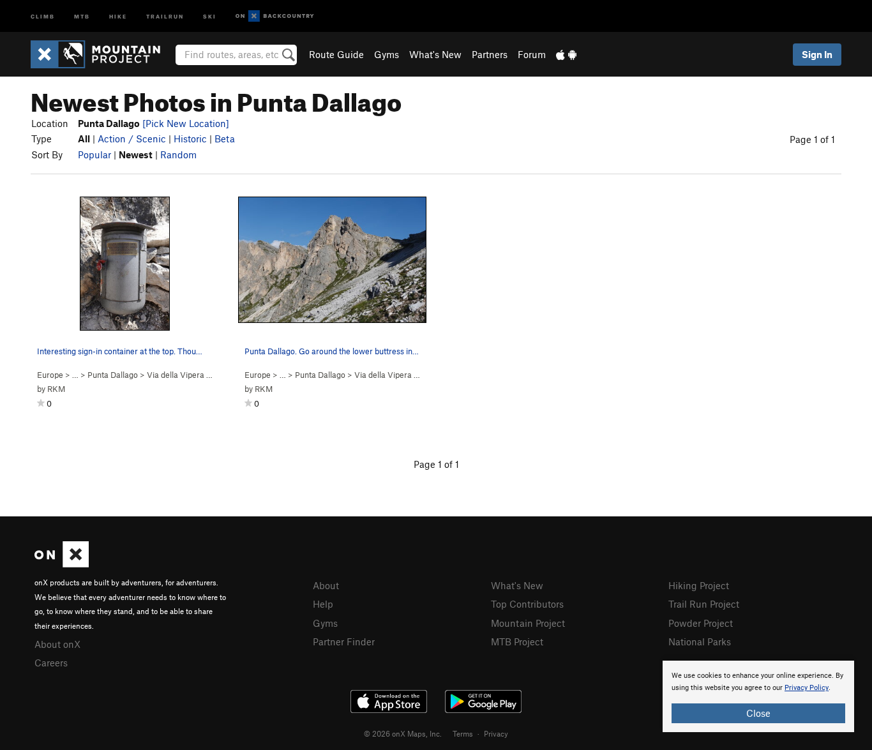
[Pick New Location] (185, 123)
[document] (758, 696)
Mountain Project (528, 623)
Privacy (496, 733)
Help (323, 604)
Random (178, 154)
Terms (463, 733)
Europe (50, 375)
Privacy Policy (807, 688)
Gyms (386, 54)
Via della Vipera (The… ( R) (201, 375)
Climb (43, 15)
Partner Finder (344, 641)
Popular (94, 154)
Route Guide (336, 54)
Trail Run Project (703, 604)
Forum (532, 54)
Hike (118, 15)
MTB (82, 15)
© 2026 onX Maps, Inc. (403, 733)
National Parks (699, 641)
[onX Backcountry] (275, 16)
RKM (56, 389)
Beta (224, 138)
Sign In (817, 54)
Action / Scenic (132, 138)
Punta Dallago (112, 375)
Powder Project (700, 623)
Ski (209, 15)
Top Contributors (527, 604)
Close (758, 713)
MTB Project (517, 641)
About (326, 585)
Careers (51, 662)
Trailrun (165, 15)
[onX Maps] (61, 563)
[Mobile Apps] (566, 54)
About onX (57, 644)
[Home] (102, 54)
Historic (190, 138)
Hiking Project (698, 585)
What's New (435, 54)
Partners (489, 54)
